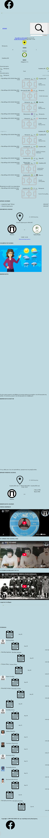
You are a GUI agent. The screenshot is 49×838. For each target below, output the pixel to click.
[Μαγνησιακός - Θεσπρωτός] (24, 115)
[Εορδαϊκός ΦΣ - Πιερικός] (24, 180)
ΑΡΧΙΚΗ (4, 28)
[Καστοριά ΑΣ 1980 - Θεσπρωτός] (24, 95)
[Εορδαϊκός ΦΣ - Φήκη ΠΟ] (24, 159)
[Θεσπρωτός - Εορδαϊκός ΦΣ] (24, 83)
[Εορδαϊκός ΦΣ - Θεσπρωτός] (24, 193)
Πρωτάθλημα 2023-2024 (21, 38)
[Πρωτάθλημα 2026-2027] (24, 204)
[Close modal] (0, 833)
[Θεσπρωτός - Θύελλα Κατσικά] (24, 123)
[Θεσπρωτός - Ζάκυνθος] (24, 107)
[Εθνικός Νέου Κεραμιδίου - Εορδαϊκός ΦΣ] (24, 167)
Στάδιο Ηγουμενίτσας (19, 39)
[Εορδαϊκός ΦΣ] (24, 56)
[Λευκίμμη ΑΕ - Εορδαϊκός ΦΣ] (24, 151)
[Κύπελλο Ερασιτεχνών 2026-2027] (24, 206)
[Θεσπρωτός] (24, 44)
